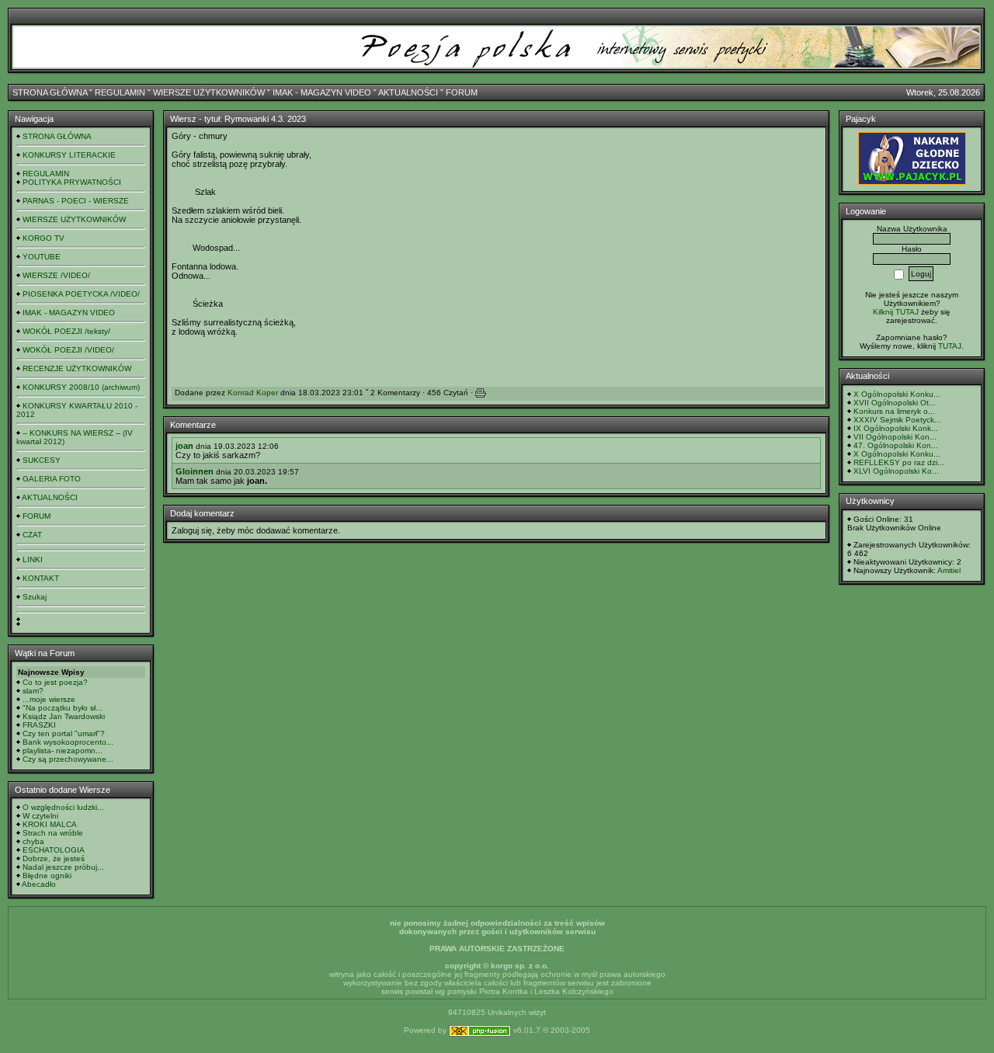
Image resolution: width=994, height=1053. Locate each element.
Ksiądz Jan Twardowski (64, 716)
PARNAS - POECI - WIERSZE (76, 200)
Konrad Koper (253, 392)
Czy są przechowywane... (68, 759)
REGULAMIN (120, 92)
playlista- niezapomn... (63, 750)
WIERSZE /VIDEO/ (56, 275)
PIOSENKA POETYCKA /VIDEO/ (81, 294)
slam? (33, 690)
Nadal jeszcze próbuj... (63, 867)
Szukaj (35, 597)
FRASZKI (39, 725)
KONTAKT (41, 578)
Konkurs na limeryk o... (894, 411)
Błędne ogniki (47, 875)
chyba (33, 841)
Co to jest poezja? (55, 682)
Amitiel (949, 570)
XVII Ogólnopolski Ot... (894, 402)
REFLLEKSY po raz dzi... (898, 462)
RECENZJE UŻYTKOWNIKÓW (77, 368)
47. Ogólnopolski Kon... (895, 445)
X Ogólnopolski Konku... (896, 394)
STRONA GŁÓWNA (49, 92)
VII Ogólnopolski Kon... (895, 437)
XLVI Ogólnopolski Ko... (896, 471)
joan (184, 445)
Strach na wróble (53, 833)
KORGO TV (43, 238)
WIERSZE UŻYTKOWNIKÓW (209, 92)
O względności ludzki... (63, 807)
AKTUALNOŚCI (408, 92)
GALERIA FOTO (52, 478)
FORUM (462, 92)
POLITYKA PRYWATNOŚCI (72, 182)
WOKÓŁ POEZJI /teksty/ (66, 331)
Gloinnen (195, 471)
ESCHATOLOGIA (54, 850)
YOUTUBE (42, 256)
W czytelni (40, 815)
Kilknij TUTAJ (896, 312)
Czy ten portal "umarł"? (64, 733)
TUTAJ (949, 346)
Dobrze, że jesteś (54, 858)
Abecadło (39, 884)
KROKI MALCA (50, 824)
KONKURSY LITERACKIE (69, 155)
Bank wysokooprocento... (68, 742)
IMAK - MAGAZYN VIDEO (322, 92)
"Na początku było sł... (63, 708)
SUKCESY (42, 460)
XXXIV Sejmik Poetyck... (897, 419)
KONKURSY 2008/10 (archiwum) (81, 387)
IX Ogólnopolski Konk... (895, 428)
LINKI (33, 559)
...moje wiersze (49, 699)
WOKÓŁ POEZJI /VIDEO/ (68, 350)
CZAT (32, 534)
